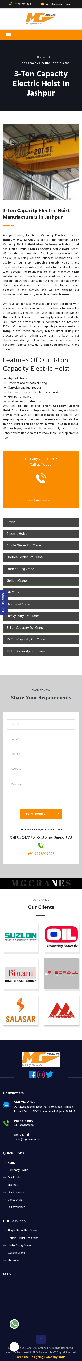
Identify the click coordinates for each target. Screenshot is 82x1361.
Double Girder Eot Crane (23, 1238)
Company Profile (18, 1170)
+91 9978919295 (41, 854)
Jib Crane (13, 1260)
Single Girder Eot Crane (22, 1230)
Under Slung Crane (19, 1245)
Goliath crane (16, 1253)
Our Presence (16, 1192)
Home (41, 57)
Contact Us (15, 1200)
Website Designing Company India (41, 1357)
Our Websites (16, 1207)
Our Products (16, 1177)
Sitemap (13, 1185)
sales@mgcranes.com (58, 4)
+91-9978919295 (23, 4)
